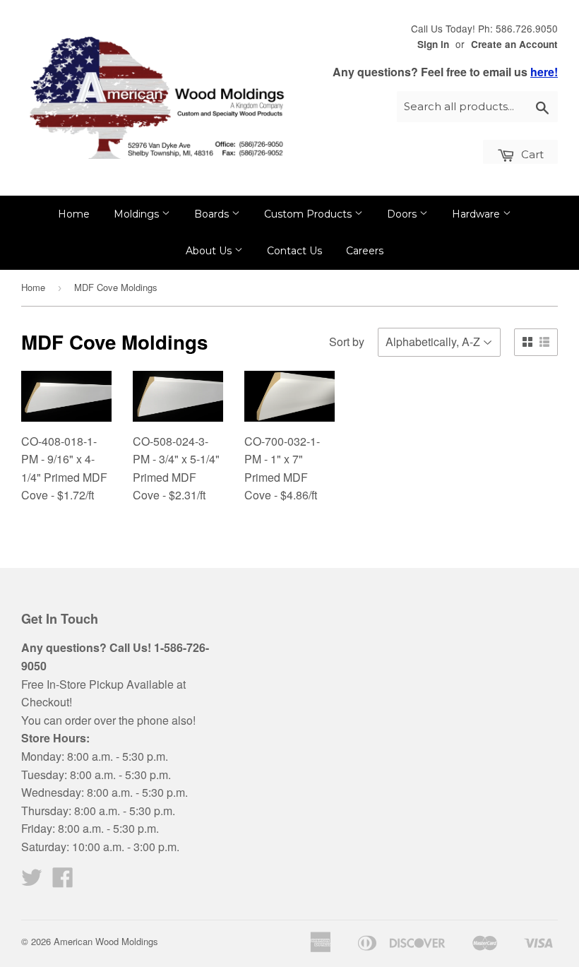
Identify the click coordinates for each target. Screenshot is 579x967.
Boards (213, 214)
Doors (403, 214)
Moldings (138, 214)
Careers (364, 250)
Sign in (433, 44)
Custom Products (309, 214)
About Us (210, 250)
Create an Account (514, 44)
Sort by (346, 341)
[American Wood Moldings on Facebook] (62, 881)
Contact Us (294, 250)
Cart (531, 154)
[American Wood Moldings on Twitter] (31, 881)
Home (74, 214)
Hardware (477, 214)
